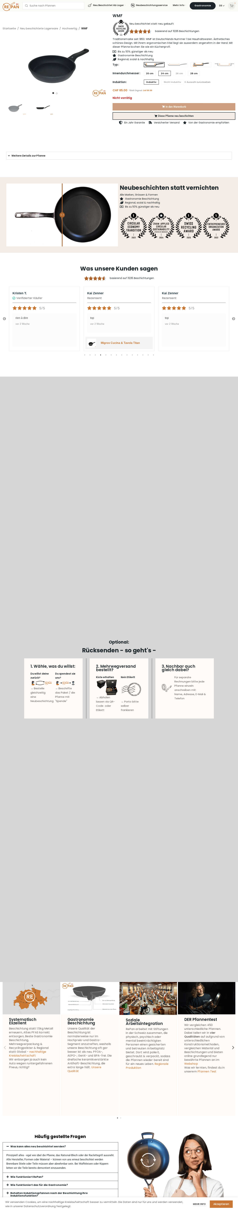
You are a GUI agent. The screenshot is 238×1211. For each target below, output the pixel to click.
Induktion (119, 82)
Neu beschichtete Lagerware (39, 28)
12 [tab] (143, 357)
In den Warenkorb (176, 106)
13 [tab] (148, 357)
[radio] (154, 64)
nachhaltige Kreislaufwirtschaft (27, 1054)
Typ (115, 64)
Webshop (191, 1064)
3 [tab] (95, 357)
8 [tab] (121, 357)
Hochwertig (69, 28)
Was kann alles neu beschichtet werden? (38, 1146)
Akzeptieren (221, 1204)
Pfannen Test (206, 1071)
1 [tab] (84, 357)
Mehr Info (199, 1204)
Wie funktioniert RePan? (26, 1177)
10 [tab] (132, 357)
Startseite (9, 28)
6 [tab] (111, 357)
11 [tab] (137, 357)
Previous (4, 319)
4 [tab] (100, 357)
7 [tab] (116, 357)
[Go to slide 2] (57, 93)
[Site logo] (11, 6)
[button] (174, 116)
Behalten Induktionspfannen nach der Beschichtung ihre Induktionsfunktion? (49, 1194)
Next (233, 319)
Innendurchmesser (126, 73)
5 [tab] (106, 357)
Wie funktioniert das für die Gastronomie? (39, 1185)
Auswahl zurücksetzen (199, 82)
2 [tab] (90, 357)
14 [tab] (153, 357)
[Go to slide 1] (53, 93)
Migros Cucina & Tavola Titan (120, 342)
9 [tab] (127, 357)
